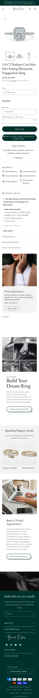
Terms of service (14, 693)
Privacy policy (28, 689)
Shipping (13, 80)
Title (3, 88)
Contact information (20, 696)
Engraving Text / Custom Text (12, 117)
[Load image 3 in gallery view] (29, 56)
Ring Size (5, 107)
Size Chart (6, 101)
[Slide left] (3, 57)
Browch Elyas (18, 687)
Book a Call (12, 308)
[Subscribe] (32, 613)
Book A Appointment (19, 557)
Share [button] (6, 317)
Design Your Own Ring (19, 409)
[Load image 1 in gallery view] (10, 56)
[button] (3, 9)
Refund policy (17, 689)
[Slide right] (36, 57)
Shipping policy (27, 693)
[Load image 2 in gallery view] (19, 56)
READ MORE (8, 231)
